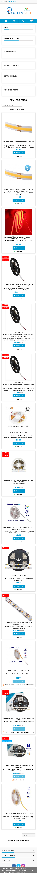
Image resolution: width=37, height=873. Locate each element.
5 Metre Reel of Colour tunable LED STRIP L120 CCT (18, 624)
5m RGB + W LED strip (19, 575)
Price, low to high (12, 105)
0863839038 (12, 2)
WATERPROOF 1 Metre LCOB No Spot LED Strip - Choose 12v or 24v (18, 190)
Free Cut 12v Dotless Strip (18, 671)
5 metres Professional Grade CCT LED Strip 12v (18, 766)
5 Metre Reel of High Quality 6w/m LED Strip (18, 285)
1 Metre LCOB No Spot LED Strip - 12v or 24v (18, 143)
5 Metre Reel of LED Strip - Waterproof (18, 385)
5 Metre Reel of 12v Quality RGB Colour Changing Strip (18, 528)
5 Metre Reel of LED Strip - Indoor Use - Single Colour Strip (18, 335)
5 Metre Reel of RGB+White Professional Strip (18, 719)
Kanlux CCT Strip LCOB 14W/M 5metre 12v (19, 813)
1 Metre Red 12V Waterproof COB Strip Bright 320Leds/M (18, 238)
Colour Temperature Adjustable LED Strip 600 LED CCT (18, 481)
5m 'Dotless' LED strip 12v (19, 432)
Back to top (29, 835)
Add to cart (18, 153)
